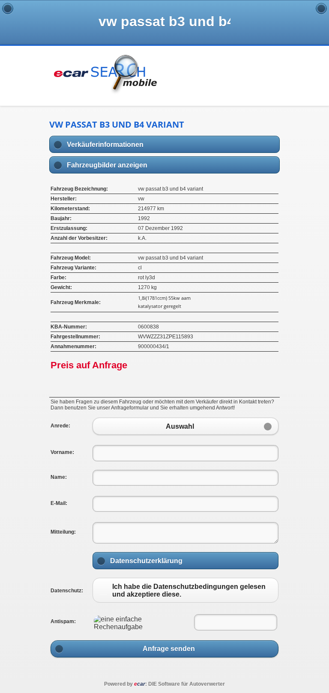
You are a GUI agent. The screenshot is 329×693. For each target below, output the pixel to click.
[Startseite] (321, 8)
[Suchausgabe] (7, 8)
